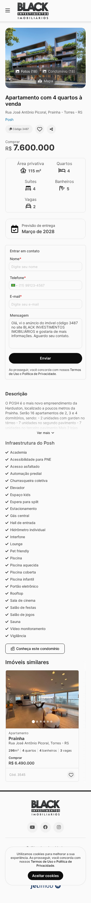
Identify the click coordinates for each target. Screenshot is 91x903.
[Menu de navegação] (7, 10)
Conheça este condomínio (37, 648)
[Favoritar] (39, 129)
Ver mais (43, 433)
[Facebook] (45, 827)
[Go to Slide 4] (44, 722)
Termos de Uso (42, 861)
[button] (45, 58)
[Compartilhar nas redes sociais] (51, 129)
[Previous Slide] (9, 58)
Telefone (18, 278)
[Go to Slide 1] (33, 721)
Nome (15, 259)
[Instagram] (58, 827)
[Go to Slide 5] (48, 722)
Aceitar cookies (45, 875)
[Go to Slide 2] (37, 722)
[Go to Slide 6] (51, 722)
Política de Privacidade (39, 374)
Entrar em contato (24, 251)
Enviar (45, 358)
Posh (9, 119)
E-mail (16, 296)
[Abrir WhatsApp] (78, 890)
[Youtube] (32, 827)
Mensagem (19, 315)
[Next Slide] (81, 58)
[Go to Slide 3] (41, 722)
